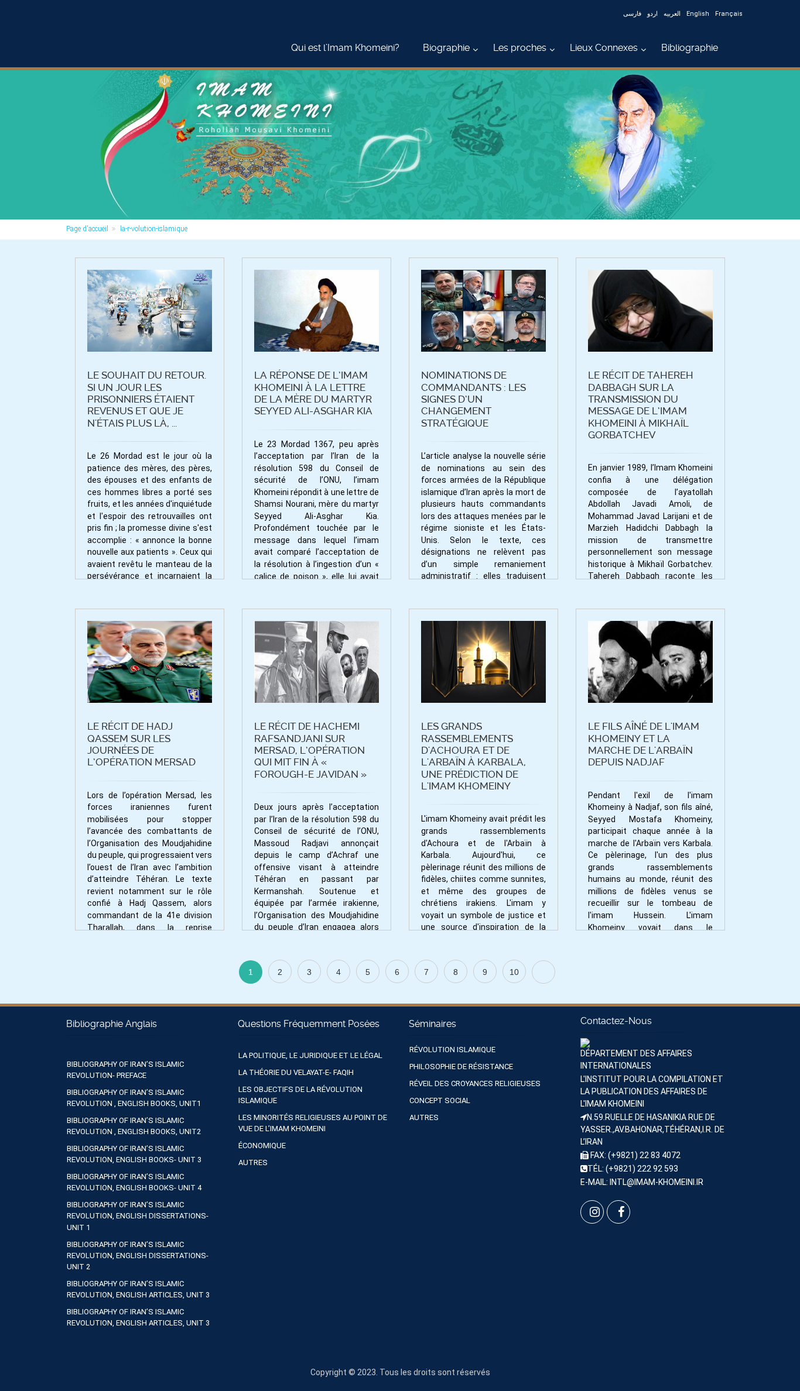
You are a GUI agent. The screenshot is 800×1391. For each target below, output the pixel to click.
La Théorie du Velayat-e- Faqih (296, 1072)
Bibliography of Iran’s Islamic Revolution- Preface (125, 1070)
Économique (262, 1145)
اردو (652, 14)
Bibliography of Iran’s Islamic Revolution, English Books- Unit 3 (134, 1154)
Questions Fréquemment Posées (309, 1023)
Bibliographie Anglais (111, 1023)
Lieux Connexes (604, 47)
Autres (253, 1162)
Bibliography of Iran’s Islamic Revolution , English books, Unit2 (134, 1126)
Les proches (519, 47)
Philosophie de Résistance (461, 1066)
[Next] (543, 972)
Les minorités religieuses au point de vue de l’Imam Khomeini (312, 1123)
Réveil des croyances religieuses (475, 1083)
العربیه (672, 14)
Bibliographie (689, 47)
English (697, 14)
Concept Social (439, 1100)
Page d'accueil (87, 229)
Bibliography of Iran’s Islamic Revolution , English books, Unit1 (134, 1098)
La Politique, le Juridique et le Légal (310, 1055)
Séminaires (432, 1023)
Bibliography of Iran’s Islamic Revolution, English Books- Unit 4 (134, 1182)
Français (729, 14)
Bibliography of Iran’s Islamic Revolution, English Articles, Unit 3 (138, 1289)
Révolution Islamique (452, 1049)
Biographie (446, 47)
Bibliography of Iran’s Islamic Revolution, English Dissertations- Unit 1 (137, 1215)
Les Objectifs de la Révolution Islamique (300, 1095)
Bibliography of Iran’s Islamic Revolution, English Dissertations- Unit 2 (137, 1255)
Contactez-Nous (616, 1020)
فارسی (632, 14)
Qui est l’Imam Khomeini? (345, 47)
